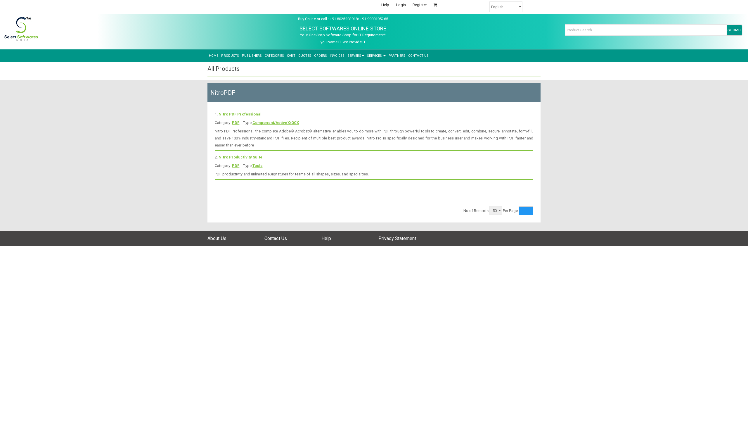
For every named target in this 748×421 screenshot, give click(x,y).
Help (385, 5)
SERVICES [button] (375, 56)
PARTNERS (397, 56)
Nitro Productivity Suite (240, 157)
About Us (216, 238)
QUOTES (304, 56)
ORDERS (320, 56)
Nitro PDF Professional (240, 114)
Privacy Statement (397, 238)
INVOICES (337, 56)
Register (420, 5)
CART (291, 56)
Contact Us (275, 238)
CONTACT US (418, 56)
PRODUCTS (230, 56)
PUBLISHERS (252, 56)
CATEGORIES (274, 56)
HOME (213, 56)
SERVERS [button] (354, 56)
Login (401, 5)
